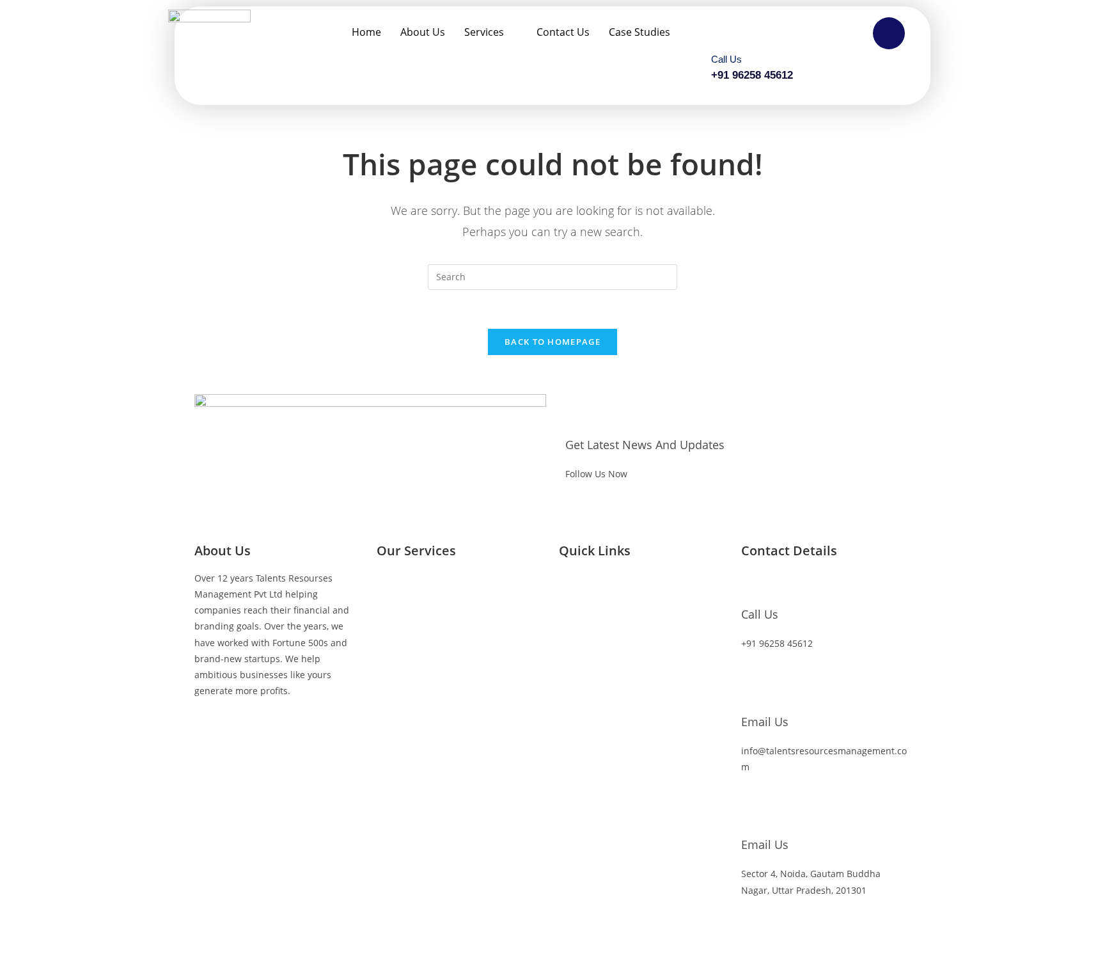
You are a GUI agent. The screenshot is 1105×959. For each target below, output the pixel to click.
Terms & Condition (599, 787)
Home (366, 32)
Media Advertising (416, 787)
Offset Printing (408, 745)
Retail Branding (410, 620)
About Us (422, 32)
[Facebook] (210, 727)
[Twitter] (245, 727)
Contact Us (563, 32)
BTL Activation (407, 661)
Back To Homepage (552, 341)
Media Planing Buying (423, 578)
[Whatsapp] (314, 727)
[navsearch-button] (889, 33)
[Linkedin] (279, 727)
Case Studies (639, 32)
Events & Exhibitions (420, 703)
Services (484, 32)
